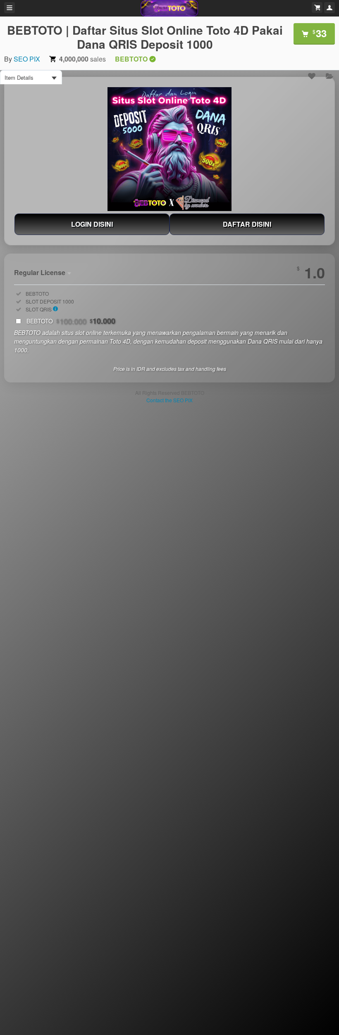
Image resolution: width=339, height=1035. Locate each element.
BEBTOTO (70, 321)
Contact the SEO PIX (169, 400)
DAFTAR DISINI (247, 224)
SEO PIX (27, 59)
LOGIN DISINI (92, 224)
